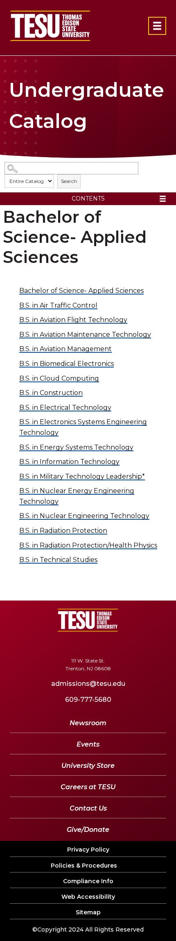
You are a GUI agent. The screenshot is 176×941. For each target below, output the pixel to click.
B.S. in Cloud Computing (59, 378)
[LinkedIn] (110, 644)
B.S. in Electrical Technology (65, 407)
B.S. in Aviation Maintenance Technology (85, 334)
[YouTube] (86, 644)
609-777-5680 (88, 699)
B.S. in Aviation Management (65, 349)
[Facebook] (41, 644)
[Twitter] (61, 644)
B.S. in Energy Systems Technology (76, 447)
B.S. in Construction (51, 393)
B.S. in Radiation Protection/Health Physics (88, 545)
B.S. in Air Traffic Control (58, 305)
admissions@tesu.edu (88, 683)
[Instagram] (132, 644)
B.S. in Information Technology (69, 462)
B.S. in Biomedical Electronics (66, 364)
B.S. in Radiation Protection (63, 530)
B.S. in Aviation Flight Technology (73, 320)
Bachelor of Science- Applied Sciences (81, 291)
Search (69, 181)
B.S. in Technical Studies (58, 560)
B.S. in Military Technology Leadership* (82, 476)
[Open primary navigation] (157, 26)
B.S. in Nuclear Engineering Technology (84, 516)
